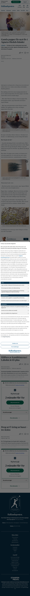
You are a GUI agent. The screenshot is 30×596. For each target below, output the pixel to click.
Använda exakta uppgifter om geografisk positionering (12, 297)
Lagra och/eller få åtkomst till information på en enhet (12, 285)
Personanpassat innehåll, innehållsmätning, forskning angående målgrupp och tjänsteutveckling (12, 291)
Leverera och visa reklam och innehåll (9, 310)
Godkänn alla (15, 343)
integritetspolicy (6, 336)
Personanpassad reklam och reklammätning (10, 288)
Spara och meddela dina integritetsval (9, 313)
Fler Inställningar (15, 346)
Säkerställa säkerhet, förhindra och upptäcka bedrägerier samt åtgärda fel (14, 307)
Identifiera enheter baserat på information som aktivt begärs (14, 300)
